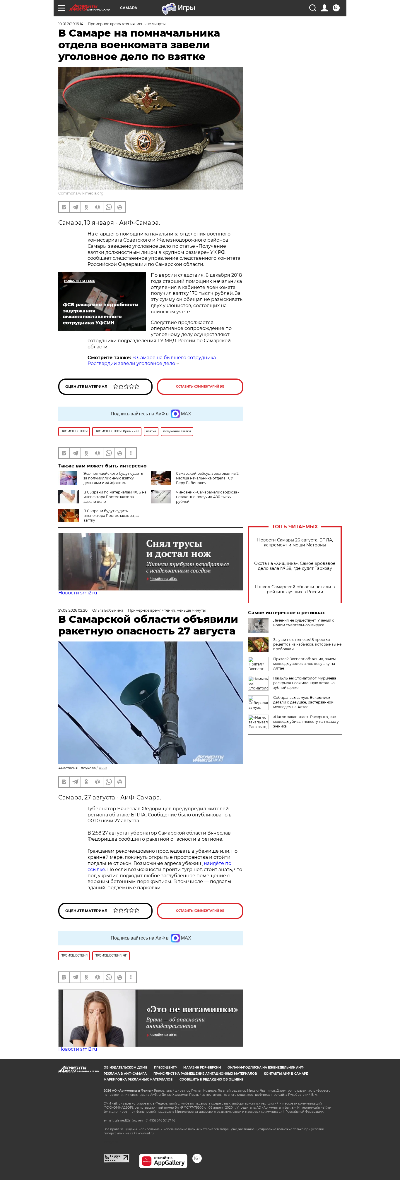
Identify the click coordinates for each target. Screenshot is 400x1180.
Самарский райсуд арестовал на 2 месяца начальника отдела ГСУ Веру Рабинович (207, 478)
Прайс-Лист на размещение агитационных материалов (205, 1074)
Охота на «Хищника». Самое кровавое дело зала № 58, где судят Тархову (295, 566)
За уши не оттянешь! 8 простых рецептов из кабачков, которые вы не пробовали (307, 644)
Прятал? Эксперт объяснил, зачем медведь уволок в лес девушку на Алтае (304, 663)
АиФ (103, 768)
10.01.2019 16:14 (70, 24)
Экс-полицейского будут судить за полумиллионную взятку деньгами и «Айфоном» (113, 478)
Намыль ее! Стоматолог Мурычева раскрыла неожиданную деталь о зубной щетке (304, 683)
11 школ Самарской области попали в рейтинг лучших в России (295, 589)
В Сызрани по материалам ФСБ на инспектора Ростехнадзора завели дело (114, 497)
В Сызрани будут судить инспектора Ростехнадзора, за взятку (111, 515)
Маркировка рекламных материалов (138, 1079)
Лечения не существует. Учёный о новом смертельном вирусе (303, 622)
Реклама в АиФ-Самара (125, 1074)
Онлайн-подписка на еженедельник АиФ (266, 1067)
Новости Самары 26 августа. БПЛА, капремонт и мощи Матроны (295, 543)
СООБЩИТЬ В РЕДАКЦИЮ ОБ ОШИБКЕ (211, 1079)
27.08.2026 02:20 (73, 610)
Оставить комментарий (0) (200, 386)
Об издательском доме (125, 1067)
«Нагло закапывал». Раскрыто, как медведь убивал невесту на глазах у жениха (306, 721)
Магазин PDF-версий (202, 1067)
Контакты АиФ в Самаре (286, 1074)
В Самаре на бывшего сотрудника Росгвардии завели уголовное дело (152, 361)
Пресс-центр (165, 1067)
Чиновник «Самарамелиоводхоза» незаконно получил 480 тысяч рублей (207, 497)
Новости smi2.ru (77, 593)
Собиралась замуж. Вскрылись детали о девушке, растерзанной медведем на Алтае (303, 702)
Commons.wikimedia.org (80, 193)
